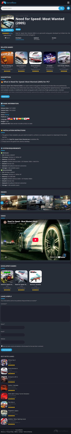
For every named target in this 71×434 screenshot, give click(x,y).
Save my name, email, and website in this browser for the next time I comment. (23, 346)
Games (21, 16)
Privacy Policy (10, 432)
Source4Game (19, 430)
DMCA (16, 432)
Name (3, 324)
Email (3, 331)
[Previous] (2, 203)
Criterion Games (20, 39)
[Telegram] (68, 8)
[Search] (61, 8)
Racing (26, 16)
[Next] (69, 203)
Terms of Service (28, 432)
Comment (4, 304)
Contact (21, 432)
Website (3, 339)
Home (17, 16)
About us (3, 432)
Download (9, 30)
